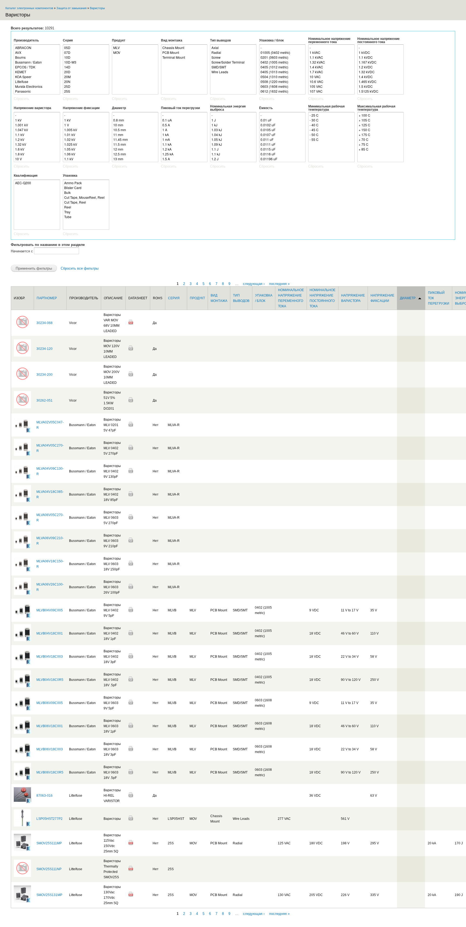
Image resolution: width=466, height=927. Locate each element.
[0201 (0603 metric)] (282, 57)
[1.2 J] (233, 158)
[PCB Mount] (184, 52)
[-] (282, 47)
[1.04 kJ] (233, 134)
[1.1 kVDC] (380, 57)
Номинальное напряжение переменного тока (329, 40)
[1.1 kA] (184, 144)
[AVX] (37, 52)
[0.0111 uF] (282, 144)
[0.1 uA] (184, 120)
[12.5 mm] (135, 154)
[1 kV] (37, 120)
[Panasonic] (37, 91)
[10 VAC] (331, 76)
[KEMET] (37, 71)
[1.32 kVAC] (331, 62)
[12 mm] (135, 149)
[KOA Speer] (37, 76)
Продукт (118, 40)
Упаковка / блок (271, 40)
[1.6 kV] (37, 149)
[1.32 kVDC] (380, 71)
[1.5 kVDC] (380, 86)
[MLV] (135, 47)
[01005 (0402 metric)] (282, 52)
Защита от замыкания (71, 8)
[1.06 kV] (86, 154)
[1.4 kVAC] (331, 67)
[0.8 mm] (135, 120)
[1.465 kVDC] (380, 81)
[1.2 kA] (184, 149)
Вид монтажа (171, 40)
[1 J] (233, 120)
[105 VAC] (331, 86)
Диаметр (119, 108)
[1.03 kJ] (233, 129)
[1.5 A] (184, 158)
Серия (68, 40)
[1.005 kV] (86, 129)
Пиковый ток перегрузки (180, 108)
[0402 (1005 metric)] (282, 62)
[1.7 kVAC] (331, 71)
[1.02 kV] (86, 139)
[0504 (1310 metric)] (282, 76)
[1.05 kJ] (233, 139)
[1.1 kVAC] (331, 57)
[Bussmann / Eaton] (37, 62)
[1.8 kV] (37, 154)
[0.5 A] (184, 125)
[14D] (86, 67)
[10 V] (37, 158)
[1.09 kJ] (233, 144)
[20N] (86, 81)
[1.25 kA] (184, 154)
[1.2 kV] (37, 139)
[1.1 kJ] (233, 154)
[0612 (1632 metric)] (282, 91)
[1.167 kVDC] (380, 62)
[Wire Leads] (233, 71)
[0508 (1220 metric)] (282, 81)
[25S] (86, 91)
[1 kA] (184, 134)
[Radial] (233, 52)
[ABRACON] (37, 47)
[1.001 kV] (37, 125)
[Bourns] (37, 57)
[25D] (86, 86)
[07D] (86, 52)
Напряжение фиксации (81, 108)
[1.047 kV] (37, 129)
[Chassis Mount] (184, 47)
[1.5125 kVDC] (380, 91)
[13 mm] (135, 158)
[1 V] (86, 125)
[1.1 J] (233, 149)
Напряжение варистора (32, 108)
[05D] (86, 47)
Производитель (26, 40)
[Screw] (233, 57)
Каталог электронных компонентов (29, 8)
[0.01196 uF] (282, 158)
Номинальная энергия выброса (228, 107)
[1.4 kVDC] (380, 76)
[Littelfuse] (37, 81)
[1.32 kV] (37, 144)
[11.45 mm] (135, 139)
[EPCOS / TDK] (37, 67)
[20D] (86, 71)
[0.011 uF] (282, 139)
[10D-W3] (86, 62)
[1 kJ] (233, 125)
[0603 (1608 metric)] (282, 86)
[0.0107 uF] (282, 134)
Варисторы (97, 8)
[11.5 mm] (135, 144)
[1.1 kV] (37, 134)
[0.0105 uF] (282, 129)
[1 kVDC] (380, 52)
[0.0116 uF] (282, 154)
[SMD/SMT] (233, 67)
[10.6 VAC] (331, 81)
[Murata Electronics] (37, 86)
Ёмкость (266, 108)
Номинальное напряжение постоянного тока (378, 40)
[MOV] (135, 52)
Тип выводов (220, 40)
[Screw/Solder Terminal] (233, 62)
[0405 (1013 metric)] (282, 71)
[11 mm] (135, 134)
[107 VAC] (331, 91)
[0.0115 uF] (282, 149)
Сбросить (21, 99)
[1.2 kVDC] (380, 67)
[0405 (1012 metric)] (282, 67)
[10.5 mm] (135, 129)
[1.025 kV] (86, 144)
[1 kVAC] (331, 52)
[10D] (86, 57)
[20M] (86, 76)
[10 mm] (135, 125)
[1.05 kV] (86, 149)
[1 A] (184, 129)
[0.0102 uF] (282, 125)
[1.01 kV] (86, 134)
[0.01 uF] (282, 120)
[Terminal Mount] (184, 57)
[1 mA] (184, 139)
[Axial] (233, 47)
